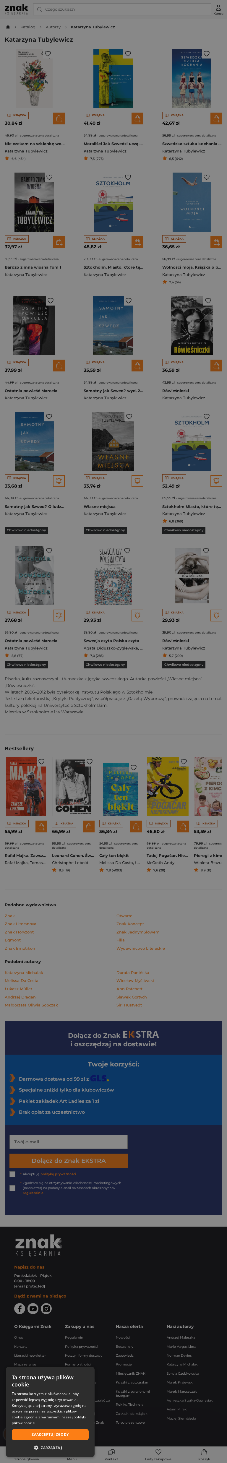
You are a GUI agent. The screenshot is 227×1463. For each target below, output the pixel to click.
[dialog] (50, 1412)
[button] (50, 1447)
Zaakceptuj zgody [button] (50, 1434)
